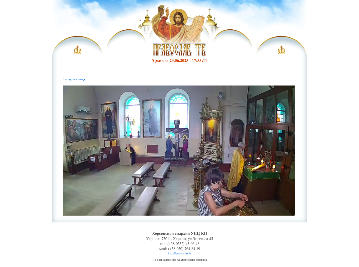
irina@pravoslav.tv (179, 253)
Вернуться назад (74, 79)
